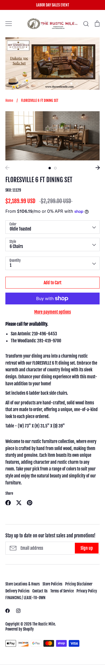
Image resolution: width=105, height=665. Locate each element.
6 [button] (55, 83)
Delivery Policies (17, 591)
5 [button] (50, 83)
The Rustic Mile (43, 624)
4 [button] (44, 83)
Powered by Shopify (19, 629)
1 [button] (28, 83)
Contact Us (40, 591)
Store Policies (52, 584)
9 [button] (71, 83)
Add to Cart (52, 282)
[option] (52, 63)
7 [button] (61, 83)
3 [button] (39, 83)
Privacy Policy (86, 591)
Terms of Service (62, 591)
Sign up (86, 548)
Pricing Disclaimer (78, 584)
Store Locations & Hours (22, 584)
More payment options (52, 312)
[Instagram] (18, 610)
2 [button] (34, 83)
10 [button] (77, 83)
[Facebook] (7, 610)
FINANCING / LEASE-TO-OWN (25, 597)
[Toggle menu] (9, 23)
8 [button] (66, 83)
